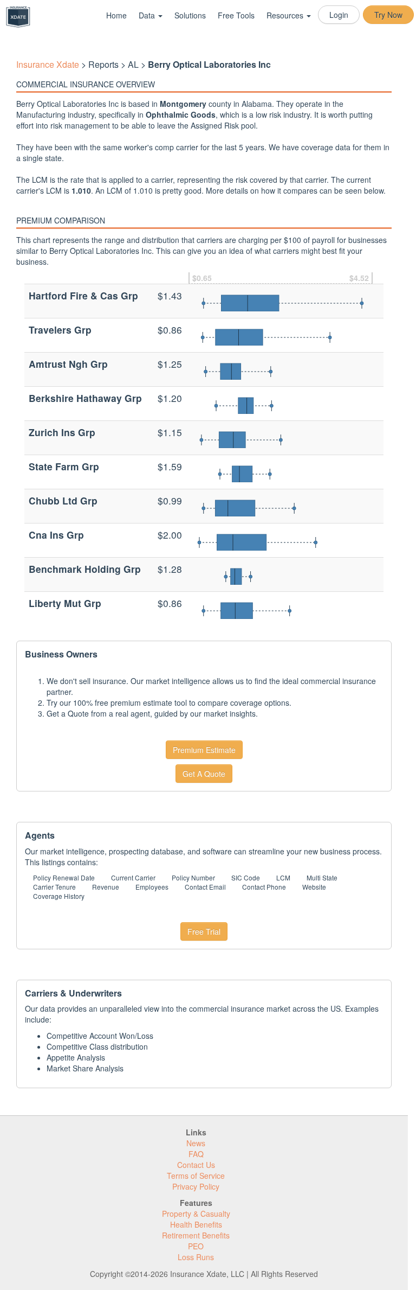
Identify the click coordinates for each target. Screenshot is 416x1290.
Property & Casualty (196, 1213)
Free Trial (203, 931)
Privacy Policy (195, 1186)
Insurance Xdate (47, 64)
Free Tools (236, 15)
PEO (196, 1246)
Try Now (388, 14)
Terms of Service (196, 1175)
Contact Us (196, 1164)
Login (338, 14)
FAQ (196, 1153)
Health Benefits (196, 1224)
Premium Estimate (204, 749)
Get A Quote (204, 773)
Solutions (190, 15)
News (195, 1143)
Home (116, 15)
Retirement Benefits (196, 1235)
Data (148, 15)
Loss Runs (196, 1256)
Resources (286, 15)
